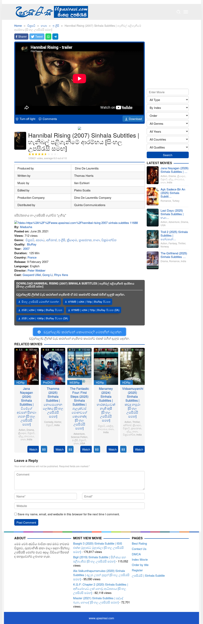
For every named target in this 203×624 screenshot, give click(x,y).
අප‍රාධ (40, 240)
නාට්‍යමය (29, 436)
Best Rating (139, 543)
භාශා (96, 240)
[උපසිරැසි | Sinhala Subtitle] (51, 11)
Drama (30, 429)
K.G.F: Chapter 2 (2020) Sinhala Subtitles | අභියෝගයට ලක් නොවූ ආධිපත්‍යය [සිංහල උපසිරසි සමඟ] (100, 588)
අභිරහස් (51, 240)
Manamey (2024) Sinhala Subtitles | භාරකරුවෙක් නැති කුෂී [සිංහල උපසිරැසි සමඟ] (106, 404)
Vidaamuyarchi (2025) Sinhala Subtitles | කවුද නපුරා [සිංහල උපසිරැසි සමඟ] (132, 402)
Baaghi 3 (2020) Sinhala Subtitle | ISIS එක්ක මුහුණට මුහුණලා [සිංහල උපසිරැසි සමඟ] (98, 547)
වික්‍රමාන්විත (109, 240)
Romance (166, 200)
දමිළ (21, 436)
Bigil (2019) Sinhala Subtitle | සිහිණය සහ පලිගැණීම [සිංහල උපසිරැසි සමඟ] (99, 559)
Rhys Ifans (61, 275)
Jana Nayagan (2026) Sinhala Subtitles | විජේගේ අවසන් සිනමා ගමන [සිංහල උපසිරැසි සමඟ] (26, 406)
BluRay (31, 244)
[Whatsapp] (48, 36)
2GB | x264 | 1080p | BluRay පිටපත (42, 310)
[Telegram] (55, 36)
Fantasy (173, 243)
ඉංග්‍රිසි (61, 240)
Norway (165, 246)
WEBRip (74, 382)
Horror (57, 421)
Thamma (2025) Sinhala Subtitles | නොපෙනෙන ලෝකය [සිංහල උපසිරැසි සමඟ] (53, 402)
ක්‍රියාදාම (72, 240)
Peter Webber (36, 270)
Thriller (136, 421)
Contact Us (139, 549)
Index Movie (140, 559)
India (29, 439)
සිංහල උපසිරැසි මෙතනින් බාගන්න (40, 301)
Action (22, 429)
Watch (33, 449)
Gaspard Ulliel (32, 275)
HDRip (20, 382)
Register (137, 570)
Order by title (140, 565)
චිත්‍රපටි (30, 240)
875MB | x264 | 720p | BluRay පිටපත (89, 301)
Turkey (175, 200)
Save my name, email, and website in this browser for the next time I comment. (69, 514)
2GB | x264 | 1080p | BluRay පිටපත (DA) (45, 318)
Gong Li (47, 275)
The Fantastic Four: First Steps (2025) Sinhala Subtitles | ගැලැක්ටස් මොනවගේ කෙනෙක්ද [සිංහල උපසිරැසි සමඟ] (79, 408)
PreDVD (48, 382)
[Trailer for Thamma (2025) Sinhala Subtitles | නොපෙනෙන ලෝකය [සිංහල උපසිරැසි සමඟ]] (44, 449)
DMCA (136, 554)
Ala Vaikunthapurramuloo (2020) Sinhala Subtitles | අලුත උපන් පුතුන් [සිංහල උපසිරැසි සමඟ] (101, 575)
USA (82, 443)
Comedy (48, 421)
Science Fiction (79, 437)
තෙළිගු (109, 425)
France (32, 257)
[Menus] (186, 12)
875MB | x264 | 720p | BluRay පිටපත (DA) (95, 310)
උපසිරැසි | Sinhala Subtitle (148, 575)
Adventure (79, 433)
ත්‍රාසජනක (85, 240)
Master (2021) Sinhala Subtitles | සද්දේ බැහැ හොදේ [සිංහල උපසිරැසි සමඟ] (98, 600)
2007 (26, 248)
